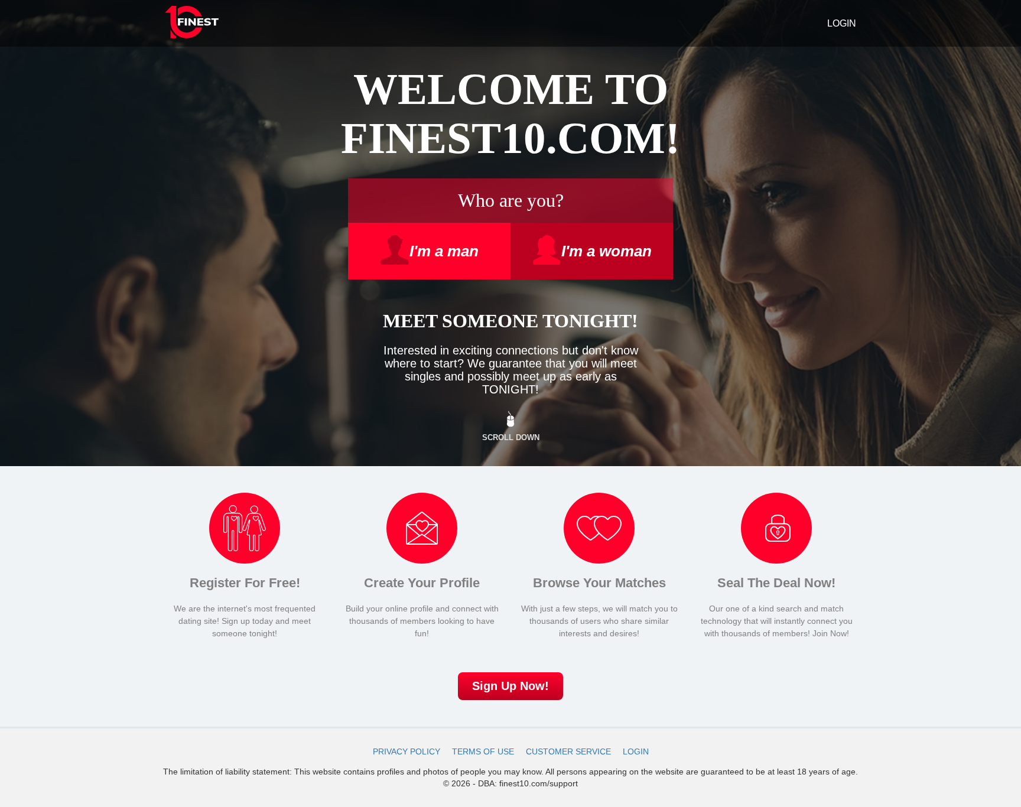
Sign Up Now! (510, 685)
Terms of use (483, 751)
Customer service (568, 751)
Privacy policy (406, 751)
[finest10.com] (192, 23)
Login (841, 23)
